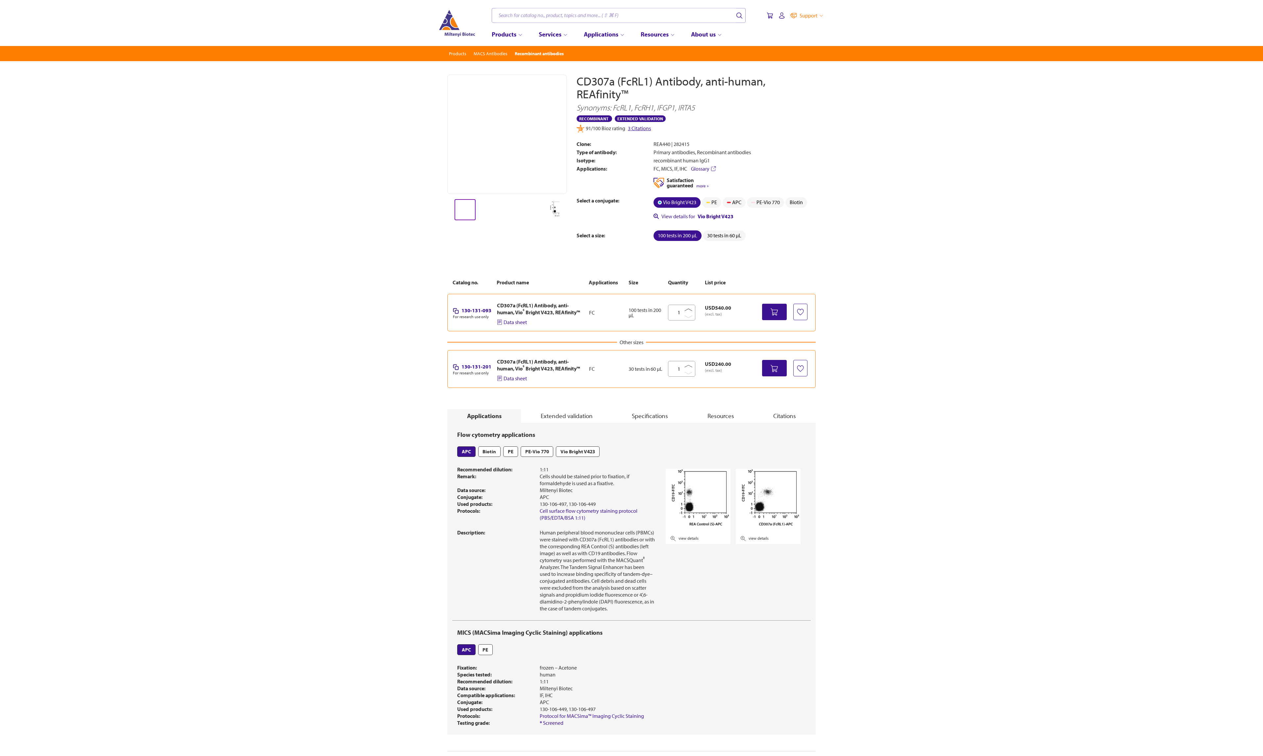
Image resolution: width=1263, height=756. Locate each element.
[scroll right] (567, 209)
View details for (697, 216)
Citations (784, 416)
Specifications (650, 416)
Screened (551, 723)
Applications (484, 416)
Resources (720, 416)
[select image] (465, 209)
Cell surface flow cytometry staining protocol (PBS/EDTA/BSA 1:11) (588, 514)
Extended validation (567, 416)
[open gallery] (507, 134)
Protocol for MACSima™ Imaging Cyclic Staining (592, 716)
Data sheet (515, 322)
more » (702, 186)
